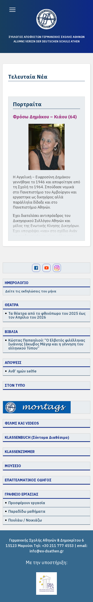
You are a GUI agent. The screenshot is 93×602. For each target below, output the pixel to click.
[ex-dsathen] (46, 19)
